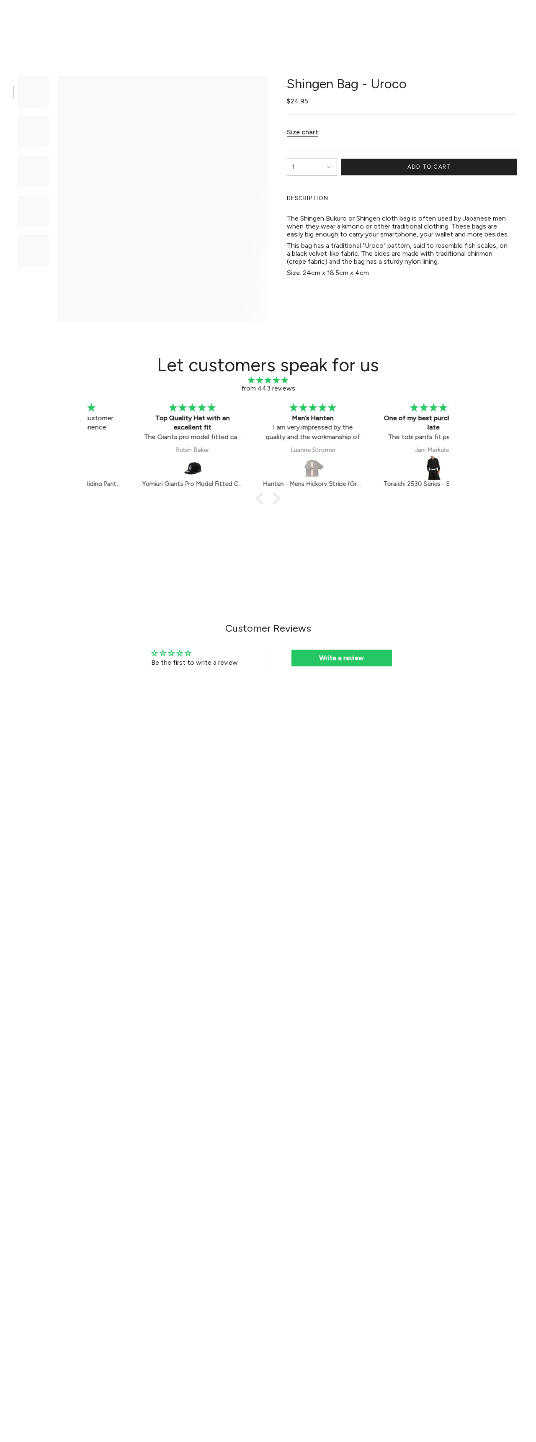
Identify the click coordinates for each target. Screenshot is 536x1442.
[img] (268, 380)
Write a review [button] (341, 658)
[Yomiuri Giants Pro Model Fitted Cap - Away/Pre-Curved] (148, 468)
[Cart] (518, 19)
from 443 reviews (268, 388)
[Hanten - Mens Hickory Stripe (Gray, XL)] (269, 468)
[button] (138, 19)
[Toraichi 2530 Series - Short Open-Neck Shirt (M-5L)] (389, 468)
